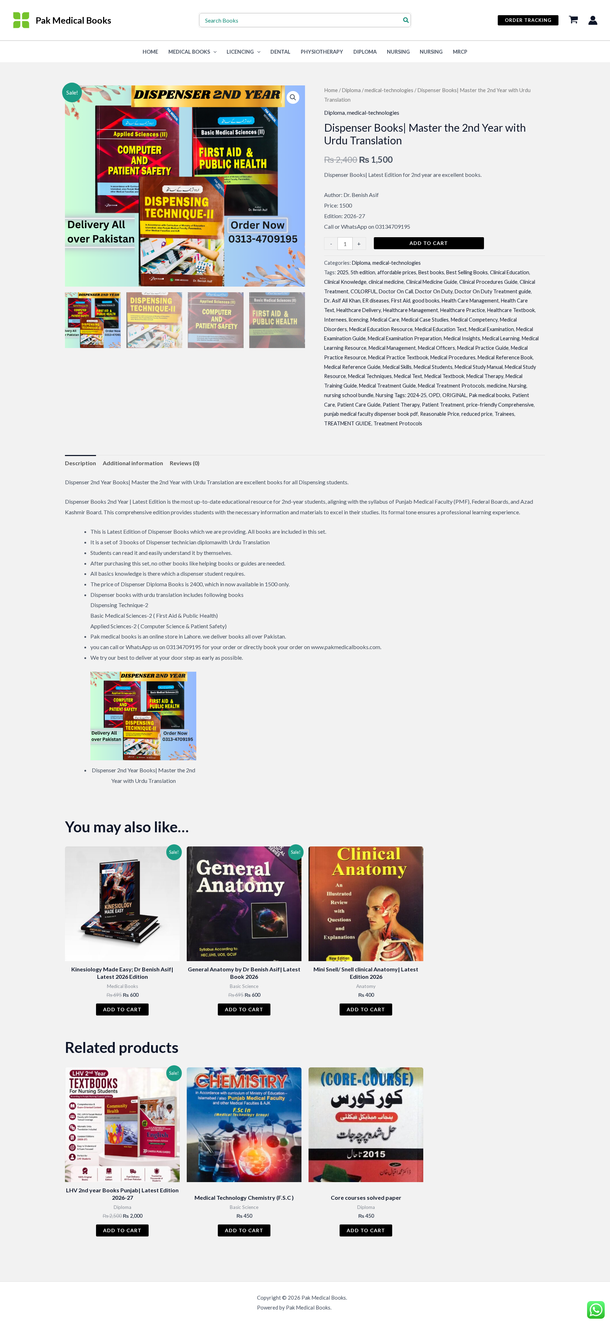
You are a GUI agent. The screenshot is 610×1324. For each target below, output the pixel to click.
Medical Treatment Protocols (451, 386)
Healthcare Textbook (511, 310)
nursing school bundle (348, 395)
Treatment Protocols (397, 423)
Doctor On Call (396, 291)
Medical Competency (474, 320)
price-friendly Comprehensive (500, 405)
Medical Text (408, 376)
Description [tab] (80, 463)
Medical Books (189, 52)
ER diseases (376, 301)
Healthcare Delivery (358, 310)
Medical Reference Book (505, 357)
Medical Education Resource (381, 329)
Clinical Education (509, 272)
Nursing (398, 52)
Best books (431, 272)
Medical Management (392, 348)
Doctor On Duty (434, 291)
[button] (528, 20)
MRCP (460, 52)
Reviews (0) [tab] (184, 463)
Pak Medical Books (73, 20)
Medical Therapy (484, 376)
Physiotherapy (322, 52)
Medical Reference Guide (352, 367)
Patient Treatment (443, 405)
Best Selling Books (467, 272)
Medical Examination (491, 329)
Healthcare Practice (462, 310)
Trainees (504, 414)
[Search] (406, 20)
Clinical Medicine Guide (431, 282)
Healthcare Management (410, 310)
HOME (150, 52)
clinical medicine (386, 282)
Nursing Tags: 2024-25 (401, 395)
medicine (497, 386)
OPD (434, 395)
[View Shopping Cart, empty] (573, 20)
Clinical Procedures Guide (488, 282)
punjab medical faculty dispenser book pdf (371, 414)
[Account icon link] (593, 20)
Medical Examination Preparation (405, 338)
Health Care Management (470, 301)
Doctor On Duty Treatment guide (493, 291)
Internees (335, 320)
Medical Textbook (444, 376)
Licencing (240, 52)
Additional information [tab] (133, 463)
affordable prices (396, 272)
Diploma (365, 52)
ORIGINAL (454, 395)
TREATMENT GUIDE (347, 423)
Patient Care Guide (359, 405)
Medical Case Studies (425, 320)
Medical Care (384, 320)
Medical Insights (462, 338)
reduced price (476, 414)
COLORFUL (364, 291)
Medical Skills (397, 367)
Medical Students (433, 367)
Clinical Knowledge (345, 282)
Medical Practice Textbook (398, 357)
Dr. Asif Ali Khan (342, 301)
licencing (358, 320)
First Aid (400, 301)
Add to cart (428, 243)
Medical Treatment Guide (387, 386)
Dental (280, 52)
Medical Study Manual (479, 367)
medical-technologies (389, 90)
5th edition (363, 272)
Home (331, 90)
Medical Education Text (441, 329)
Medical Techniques (370, 376)
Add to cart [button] (122, 1009)
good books (425, 301)
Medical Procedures (453, 357)
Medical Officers (436, 348)
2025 (342, 272)
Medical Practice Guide (483, 348)
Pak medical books (489, 395)
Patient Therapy (401, 405)
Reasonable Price (439, 414)
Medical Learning (501, 338)
